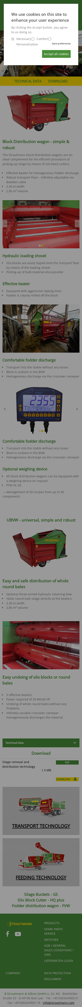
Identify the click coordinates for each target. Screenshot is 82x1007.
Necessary (23, 39)
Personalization (27, 44)
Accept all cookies (56, 54)
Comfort (42, 39)
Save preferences (61, 43)
